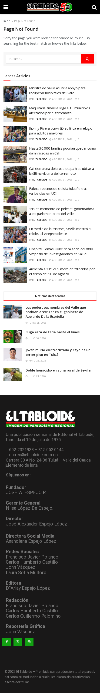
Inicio (6, 21)
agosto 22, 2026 (62, 99)
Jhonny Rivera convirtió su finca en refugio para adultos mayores (60, 130)
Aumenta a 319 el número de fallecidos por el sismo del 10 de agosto (62, 271)
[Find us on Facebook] (6, 642)
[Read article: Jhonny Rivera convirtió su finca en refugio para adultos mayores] (15, 134)
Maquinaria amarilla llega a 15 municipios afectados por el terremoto (59, 110)
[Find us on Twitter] (17, 642)
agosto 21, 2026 (62, 119)
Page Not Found (24, 21)
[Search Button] (94, 7)
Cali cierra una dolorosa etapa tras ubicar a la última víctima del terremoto (61, 171)
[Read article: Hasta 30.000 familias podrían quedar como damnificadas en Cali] (15, 154)
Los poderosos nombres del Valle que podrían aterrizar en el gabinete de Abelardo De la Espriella (56, 312)
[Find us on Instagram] (29, 642)
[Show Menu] (5, 7)
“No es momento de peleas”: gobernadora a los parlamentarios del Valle (61, 211)
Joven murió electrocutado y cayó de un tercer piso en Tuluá (58, 352)
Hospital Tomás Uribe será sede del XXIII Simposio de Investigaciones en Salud (61, 251)
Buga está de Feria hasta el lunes (53, 332)
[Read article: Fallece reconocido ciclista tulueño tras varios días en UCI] (15, 194)
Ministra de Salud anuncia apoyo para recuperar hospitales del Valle (57, 90)
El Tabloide (39, 99)
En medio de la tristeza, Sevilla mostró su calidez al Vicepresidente (60, 231)
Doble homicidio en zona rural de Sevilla (58, 370)
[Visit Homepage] (50, 7)
